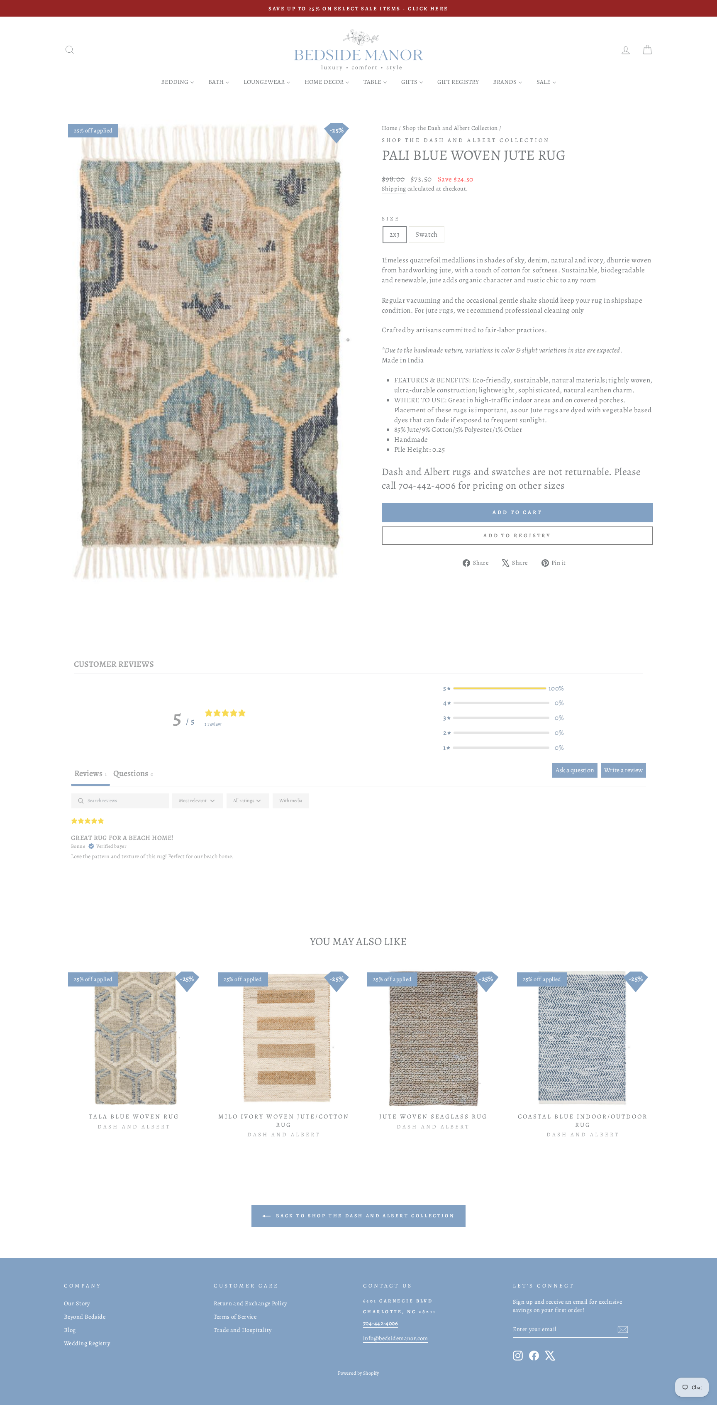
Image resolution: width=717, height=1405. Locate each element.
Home (390, 128)
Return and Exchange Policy (250, 1303)
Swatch (426, 234)
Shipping (394, 188)
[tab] (133, 774)
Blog (70, 1330)
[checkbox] (291, 800)
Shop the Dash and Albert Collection (450, 128)
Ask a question (575, 770)
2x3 (395, 234)
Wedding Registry (87, 1343)
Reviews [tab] (90, 773)
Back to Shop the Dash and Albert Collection (364, 1215)
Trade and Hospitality (243, 1330)
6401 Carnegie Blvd (398, 1300)
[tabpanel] (358, 846)
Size (391, 219)
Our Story (77, 1303)
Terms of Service (235, 1316)
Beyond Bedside (84, 1316)
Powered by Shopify (358, 1373)
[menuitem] (177, 81)
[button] (503, 688)
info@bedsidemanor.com (395, 1338)
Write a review (623, 770)
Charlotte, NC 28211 (400, 1311)
